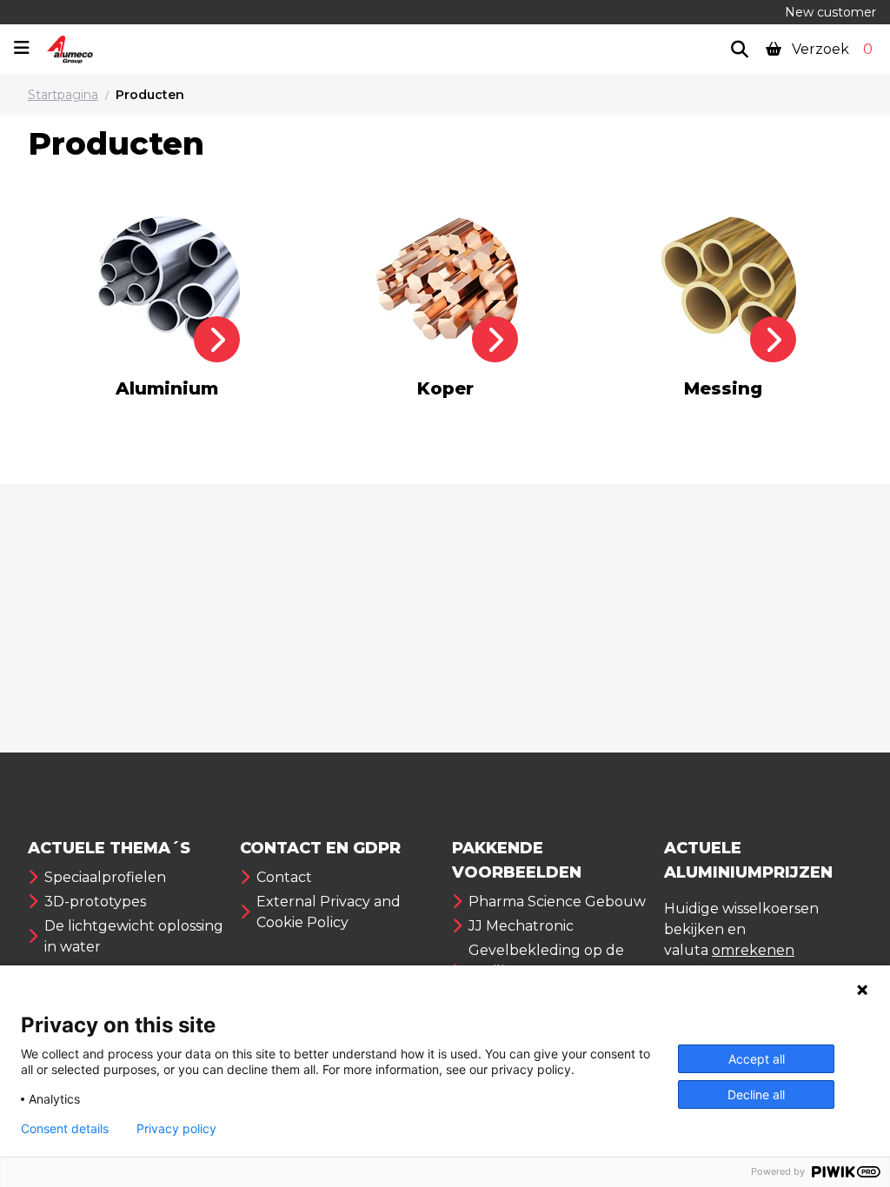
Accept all (756, 1058)
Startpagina (63, 95)
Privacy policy (176, 1129)
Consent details (65, 1129)
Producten (150, 95)
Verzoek (830, 49)
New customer (830, 12)
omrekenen (753, 950)
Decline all (756, 1094)
